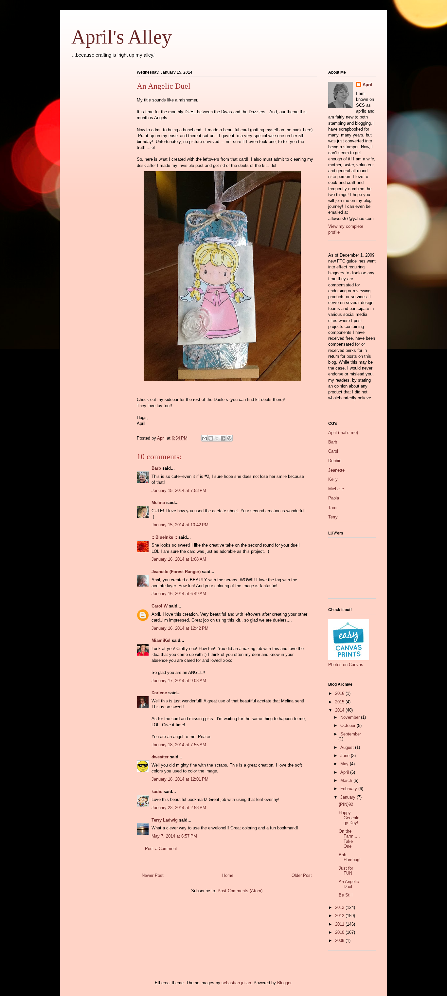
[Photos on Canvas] (348, 658)
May (345, 763)
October (348, 725)
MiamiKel (161, 640)
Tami (332, 507)
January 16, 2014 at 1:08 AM (179, 559)
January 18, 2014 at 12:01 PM (180, 779)
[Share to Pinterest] (229, 438)
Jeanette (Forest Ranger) (177, 571)
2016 (340, 693)
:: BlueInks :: (164, 537)
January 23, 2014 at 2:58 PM (179, 807)
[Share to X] (217, 438)
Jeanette (336, 470)
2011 (340, 924)
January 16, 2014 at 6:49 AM (179, 593)
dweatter (160, 756)
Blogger (284, 982)
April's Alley (121, 37)
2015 (340, 701)
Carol (333, 451)
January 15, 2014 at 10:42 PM (180, 524)
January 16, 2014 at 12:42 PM (180, 628)
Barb (156, 468)
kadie (157, 791)
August (347, 747)
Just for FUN (346, 871)
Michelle (336, 488)
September (350, 734)
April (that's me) (343, 432)
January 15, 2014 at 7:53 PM (179, 490)
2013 (340, 907)
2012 (340, 915)
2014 (340, 710)
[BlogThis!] (210, 438)
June (345, 755)
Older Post (302, 875)
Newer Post (153, 875)
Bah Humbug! (350, 857)
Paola (333, 498)
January (348, 797)
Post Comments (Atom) (240, 890)
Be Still (345, 895)
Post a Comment (161, 848)
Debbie (334, 460)
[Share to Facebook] (223, 438)
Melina (158, 502)
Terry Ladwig (165, 820)
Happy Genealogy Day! (349, 817)
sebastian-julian (236, 982)
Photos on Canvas (345, 664)
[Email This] (204, 438)
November (350, 717)
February (349, 788)
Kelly (333, 479)
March (346, 780)
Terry (333, 517)
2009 (340, 940)
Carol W (160, 606)
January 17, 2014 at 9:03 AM (179, 680)
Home (227, 875)
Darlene (159, 692)
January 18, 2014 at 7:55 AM (179, 744)
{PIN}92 (346, 804)
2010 (340, 932)
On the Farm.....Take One (349, 839)
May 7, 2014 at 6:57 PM (174, 836)
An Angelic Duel (349, 884)
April (367, 84)
